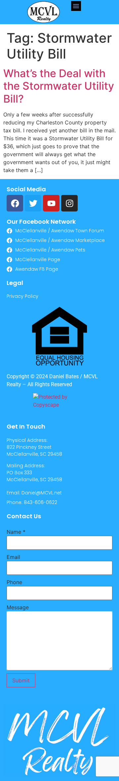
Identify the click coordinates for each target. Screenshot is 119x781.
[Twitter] (33, 203)
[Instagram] (69, 203)
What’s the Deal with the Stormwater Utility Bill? (58, 86)
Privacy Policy (22, 296)
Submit (21, 680)
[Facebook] (15, 203)
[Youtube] (51, 203)
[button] (76, 6)
